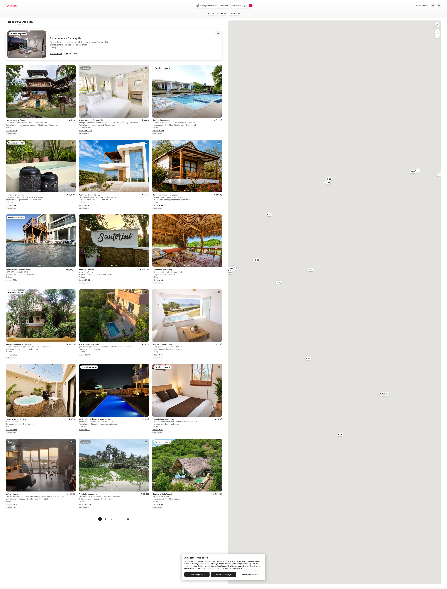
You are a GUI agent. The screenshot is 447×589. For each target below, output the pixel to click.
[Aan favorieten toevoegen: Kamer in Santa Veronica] (146, 292)
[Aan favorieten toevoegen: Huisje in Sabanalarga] (219, 68)
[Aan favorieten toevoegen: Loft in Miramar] (73, 442)
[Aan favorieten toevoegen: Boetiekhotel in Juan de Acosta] (73, 217)
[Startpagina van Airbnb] (11, 5)
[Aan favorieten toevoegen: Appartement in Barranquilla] (146, 68)
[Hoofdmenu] (439, 5)
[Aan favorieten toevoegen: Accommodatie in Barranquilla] (73, 292)
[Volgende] (133, 519)
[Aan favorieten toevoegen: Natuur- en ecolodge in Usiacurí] (219, 143)
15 (128, 519)
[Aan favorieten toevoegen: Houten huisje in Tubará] (73, 68)
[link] (94, 519)
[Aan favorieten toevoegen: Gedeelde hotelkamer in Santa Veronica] (146, 367)
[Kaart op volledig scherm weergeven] (437, 24)
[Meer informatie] (24, 25)
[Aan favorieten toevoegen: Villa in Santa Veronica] (146, 442)
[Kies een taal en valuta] (433, 5)
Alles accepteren (197, 575)
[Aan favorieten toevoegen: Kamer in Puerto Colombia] (219, 367)
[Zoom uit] (437, 36)
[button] (56, 53)
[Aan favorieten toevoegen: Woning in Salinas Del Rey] (146, 143)
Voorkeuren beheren (250, 575)
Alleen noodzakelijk (223, 575)
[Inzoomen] (437, 31)
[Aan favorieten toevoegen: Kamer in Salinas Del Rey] (219, 217)
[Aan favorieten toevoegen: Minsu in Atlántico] (146, 217)
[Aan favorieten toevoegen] (217, 33)
